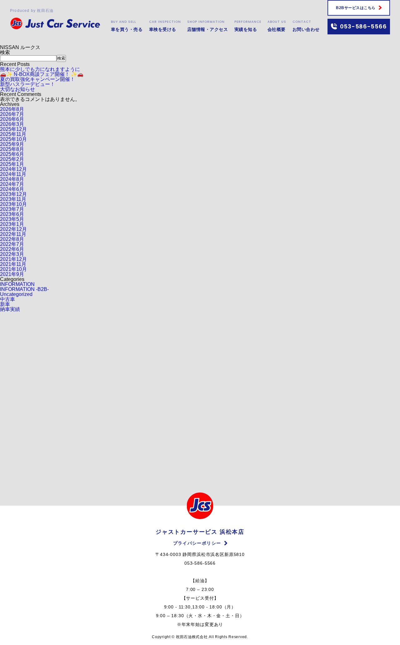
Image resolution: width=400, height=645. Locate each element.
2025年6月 (12, 154)
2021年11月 (13, 264)
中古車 (7, 299)
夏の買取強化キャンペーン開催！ (37, 79)
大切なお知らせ (17, 89)
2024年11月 (13, 174)
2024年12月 (13, 169)
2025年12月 (13, 129)
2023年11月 (13, 199)
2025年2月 (12, 159)
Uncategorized (16, 294)
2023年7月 (12, 209)
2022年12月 (13, 229)
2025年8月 (12, 149)
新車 (5, 304)
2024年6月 (12, 189)
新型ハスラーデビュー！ (27, 84)
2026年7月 (12, 114)
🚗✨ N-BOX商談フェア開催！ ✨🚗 (41, 74)
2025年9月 (12, 144)
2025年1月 (12, 164)
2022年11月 (13, 234)
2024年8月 (12, 179)
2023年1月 (12, 224)
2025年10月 (13, 139)
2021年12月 (13, 259)
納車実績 (10, 309)
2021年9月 (12, 274)
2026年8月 (12, 109)
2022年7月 (12, 244)
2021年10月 (13, 269)
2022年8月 (12, 239)
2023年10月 (13, 204)
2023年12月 (13, 194)
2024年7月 (12, 184)
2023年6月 (12, 214)
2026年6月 (12, 119)
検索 (5, 52)
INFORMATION (17, 284)
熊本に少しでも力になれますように (40, 69)
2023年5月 (12, 219)
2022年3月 (12, 254)
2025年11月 (13, 134)
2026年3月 (12, 124)
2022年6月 (12, 249)
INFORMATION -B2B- (24, 289)
